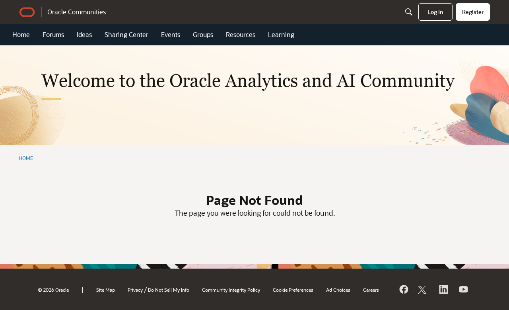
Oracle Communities (76, 12)
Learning (281, 34)
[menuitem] (435, 12)
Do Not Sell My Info (168, 290)
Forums (53, 34)
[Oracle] (403, 289)
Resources (240, 34)
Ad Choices (338, 290)
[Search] (409, 12)
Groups (203, 34)
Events (170, 34)
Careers (371, 290)
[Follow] (423, 289)
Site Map (105, 290)
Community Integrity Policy (231, 290)
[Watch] (463, 289)
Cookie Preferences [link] (293, 290)
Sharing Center (126, 34)
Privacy (135, 290)
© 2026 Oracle (53, 290)
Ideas (84, 34)
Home (21, 34)
